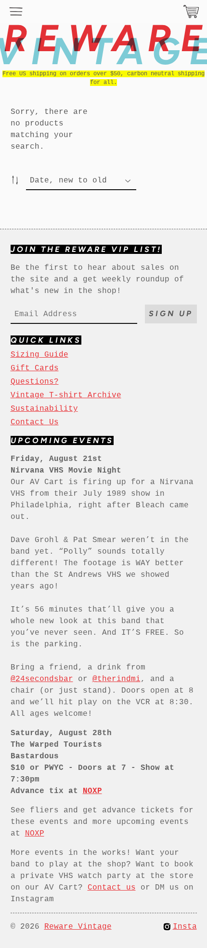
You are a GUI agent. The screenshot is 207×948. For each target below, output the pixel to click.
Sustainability (44, 408)
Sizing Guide (39, 354)
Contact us (112, 887)
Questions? (35, 381)
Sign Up (171, 313)
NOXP (34, 833)
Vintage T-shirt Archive (66, 395)
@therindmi (116, 679)
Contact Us (35, 422)
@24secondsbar (42, 679)
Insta (185, 926)
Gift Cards (35, 368)
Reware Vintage (78, 926)
